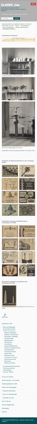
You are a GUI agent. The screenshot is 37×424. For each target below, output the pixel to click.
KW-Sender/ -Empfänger (11, 336)
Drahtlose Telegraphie (10, 332)
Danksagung (5, 408)
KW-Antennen (8, 342)
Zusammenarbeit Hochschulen (11, 366)
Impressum (18, 14)
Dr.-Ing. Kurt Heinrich (7, 377)
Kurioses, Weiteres (8, 372)
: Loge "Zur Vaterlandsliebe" (9, 394)
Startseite (4, 14)
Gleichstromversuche (10, 359)
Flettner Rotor (8, 353)
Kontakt (11, 14)
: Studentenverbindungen (9, 391)
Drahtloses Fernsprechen (11, 334)
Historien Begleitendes (8, 404)
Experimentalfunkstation (11, 346)
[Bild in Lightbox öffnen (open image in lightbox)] (18, 61)
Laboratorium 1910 (7, 323)
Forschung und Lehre (10, 351)
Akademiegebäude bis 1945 (9, 384)
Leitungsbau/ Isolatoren (10, 357)
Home (17, 25)
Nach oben (5, 317)
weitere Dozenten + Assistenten (10, 380)
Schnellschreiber (8, 338)
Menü (33, 4)
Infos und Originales (9, 327)
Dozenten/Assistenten (9, 329)
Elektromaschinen (9, 355)
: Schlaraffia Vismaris (8, 398)
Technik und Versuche (9, 331)
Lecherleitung (8, 344)
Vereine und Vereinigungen (9, 387)
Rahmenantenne (8, 340)
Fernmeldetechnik (9, 349)
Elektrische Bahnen (9, 363)
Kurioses (4, 411)
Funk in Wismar (6, 401)
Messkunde (7, 361)
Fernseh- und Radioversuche (12, 348)
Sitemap (24, 14)
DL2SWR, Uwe (10, 5)
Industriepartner (7, 370)
